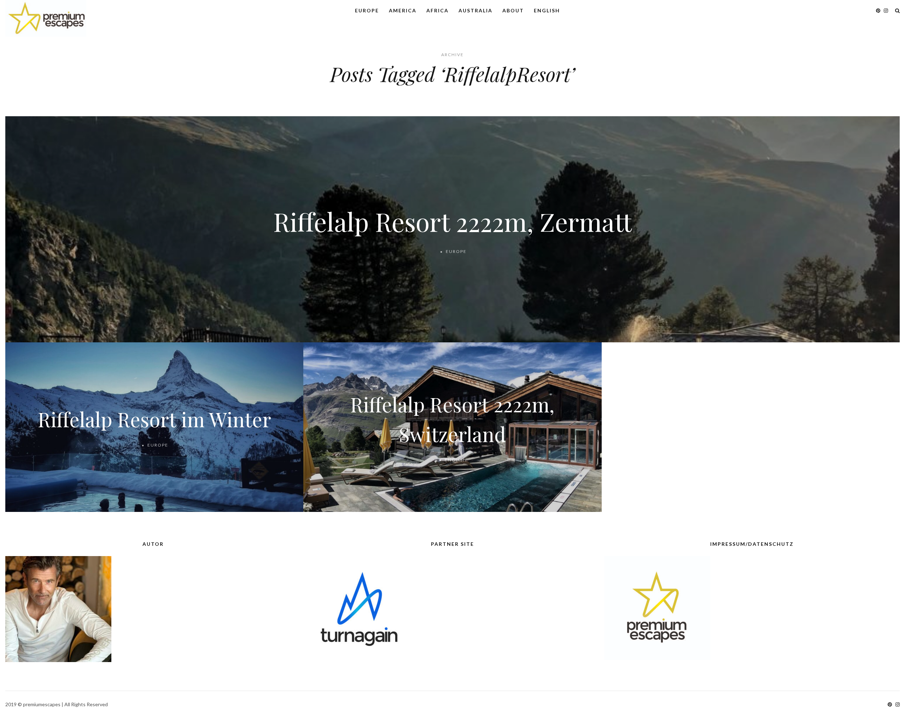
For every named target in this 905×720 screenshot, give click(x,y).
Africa (437, 10)
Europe (367, 10)
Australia (475, 10)
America (402, 10)
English (547, 10)
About (513, 10)
